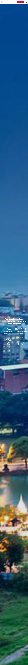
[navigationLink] (2, 2)
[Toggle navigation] (26, 2)
